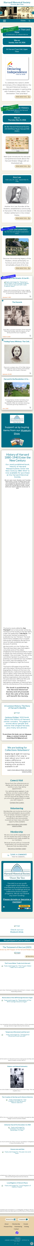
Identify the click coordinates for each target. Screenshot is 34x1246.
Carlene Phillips (12, 717)
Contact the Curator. (17, 802)
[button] (4, 20)
